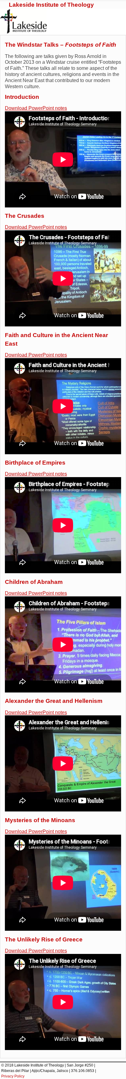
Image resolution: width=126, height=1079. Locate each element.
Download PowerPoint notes (36, 108)
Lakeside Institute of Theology (51, 5)
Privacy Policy (12, 1076)
